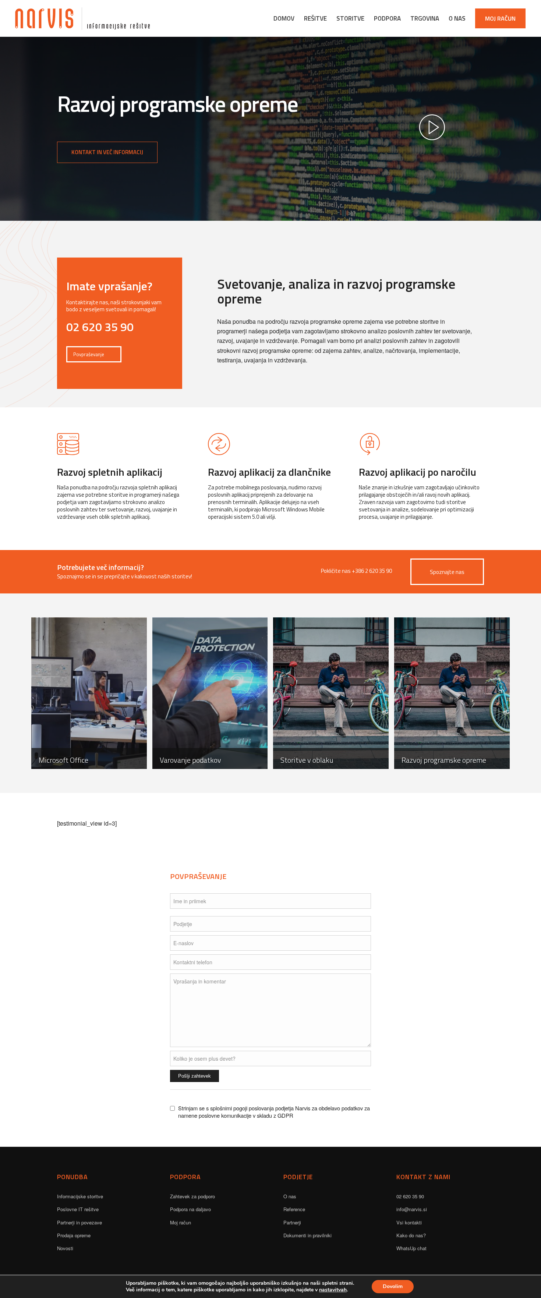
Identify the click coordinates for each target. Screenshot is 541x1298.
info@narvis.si (411, 1209)
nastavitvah (333, 1290)
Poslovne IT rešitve (78, 1209)
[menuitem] (284, 18)
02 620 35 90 (410, 1196)
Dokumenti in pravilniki (307, 1235)
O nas (289, 1196)
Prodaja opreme (74, 1235)
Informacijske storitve (80, 1196)
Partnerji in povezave (79, 1222)
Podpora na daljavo (190, 1209)
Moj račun (180, 1222)
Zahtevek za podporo (192, 1196)
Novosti (65, 1248)
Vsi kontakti (409, 1222)
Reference (294, 1209)
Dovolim (393, 1286)
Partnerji (292, 1222)
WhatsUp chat (411, 1248)
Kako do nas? (411, 1235)
